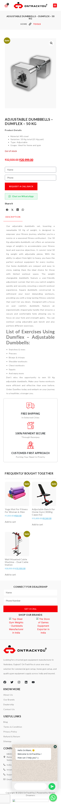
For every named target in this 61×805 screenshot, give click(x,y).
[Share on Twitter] (12, 209)
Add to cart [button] (10, 522)
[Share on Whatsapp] (23, 209)
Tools (37, 24)
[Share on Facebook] (7, 209)
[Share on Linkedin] (17, 209)
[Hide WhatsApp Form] (53, 797)
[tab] (13, 218)
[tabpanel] (30, 308)
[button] (55, 5)
